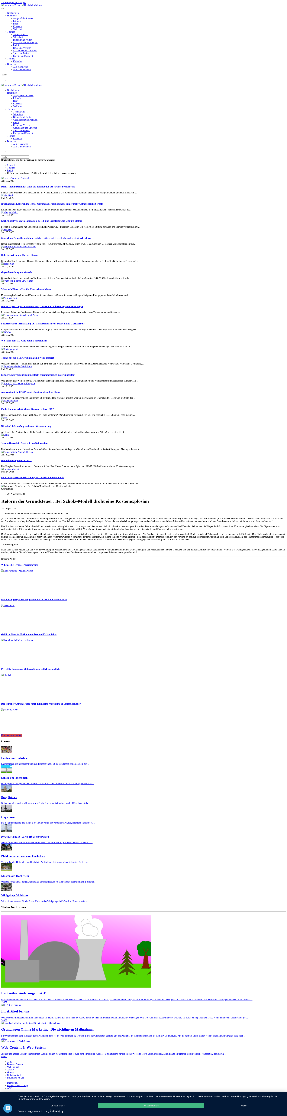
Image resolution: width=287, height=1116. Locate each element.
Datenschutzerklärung (17, 1085)
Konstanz (17, 26)
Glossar (10, 1072)
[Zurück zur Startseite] (21, 5)
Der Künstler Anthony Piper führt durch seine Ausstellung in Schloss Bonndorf (41, 704)
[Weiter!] (23, 593)
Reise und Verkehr (22, 48)
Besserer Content (15, 1064)
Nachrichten (13, 13)
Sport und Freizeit (21, 53)
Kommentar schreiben (11, 735)
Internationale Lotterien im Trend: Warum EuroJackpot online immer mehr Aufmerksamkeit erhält (52, 204)
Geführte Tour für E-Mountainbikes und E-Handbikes (29, 634)
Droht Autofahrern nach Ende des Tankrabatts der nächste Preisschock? (38, 186)
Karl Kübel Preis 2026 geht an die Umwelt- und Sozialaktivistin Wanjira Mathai (41, 221)
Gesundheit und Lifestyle (25, 50)
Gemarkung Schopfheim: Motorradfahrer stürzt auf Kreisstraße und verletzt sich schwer (46, 238)
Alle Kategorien (20, 66)
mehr (244, 1105)
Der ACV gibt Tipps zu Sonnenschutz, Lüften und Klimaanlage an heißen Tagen (42, 306)
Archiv (10, 1069)
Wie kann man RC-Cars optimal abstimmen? (24, 340)
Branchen (11, 64)
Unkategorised (14, 1075)
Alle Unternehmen (22, 69)
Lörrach (17, 21)
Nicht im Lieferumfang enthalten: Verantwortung (26, 426)
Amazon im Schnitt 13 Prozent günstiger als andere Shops (30, 392)
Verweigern (58, 1105)
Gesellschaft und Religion (25, 42)
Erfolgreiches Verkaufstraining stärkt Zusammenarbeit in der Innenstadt (38, 375)
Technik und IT (20, 34)
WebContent (13, 1067)
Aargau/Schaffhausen (23, 18)
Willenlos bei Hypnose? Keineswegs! (19, 565)
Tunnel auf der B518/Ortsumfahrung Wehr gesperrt (27, 358)
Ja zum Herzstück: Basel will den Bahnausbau (24, 443)
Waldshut (17, 29)
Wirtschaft (18, 37)
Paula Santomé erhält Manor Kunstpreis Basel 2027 (27, 409)
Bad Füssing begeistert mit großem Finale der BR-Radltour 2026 (34, 599)
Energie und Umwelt (23, 56)
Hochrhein (12, 15)
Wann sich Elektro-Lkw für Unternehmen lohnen (26, 289)
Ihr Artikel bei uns (15, 1077)
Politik (16, 45)
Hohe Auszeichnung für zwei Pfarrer (19, 255)
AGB (9, 1088)
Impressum (12, 1082)
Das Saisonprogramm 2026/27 (16, 460)
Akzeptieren (151, 1105)
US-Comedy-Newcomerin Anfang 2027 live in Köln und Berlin (32, 477)
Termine (11, 58)
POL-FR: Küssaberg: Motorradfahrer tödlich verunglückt (30, 669)
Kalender (17, 61)
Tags (9, 1061)
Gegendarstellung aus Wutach (16, 272)
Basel (15, 23)
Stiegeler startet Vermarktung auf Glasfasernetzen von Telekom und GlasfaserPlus (42, 323)
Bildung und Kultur (22, 40)
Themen (11, 31)
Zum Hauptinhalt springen (13, 2)
